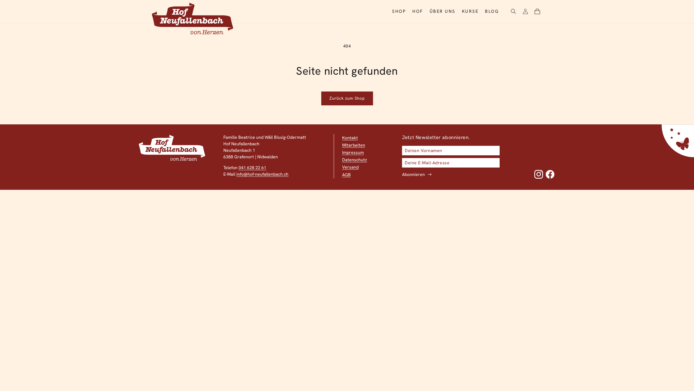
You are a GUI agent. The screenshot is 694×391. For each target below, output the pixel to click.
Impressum (353, 152)
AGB (346, 175)
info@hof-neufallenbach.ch (262, 174)
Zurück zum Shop (347, 98)
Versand (350, 167)
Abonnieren (413, 174)
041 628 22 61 (252, 168)
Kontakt (350, 138)
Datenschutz (354, 160)
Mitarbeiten (353, 145)
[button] (513, 11)
